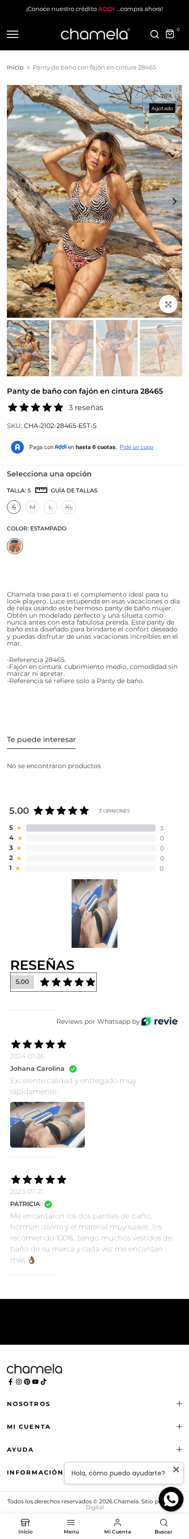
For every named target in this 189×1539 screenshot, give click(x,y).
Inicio (15, 67)
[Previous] (20, 201)
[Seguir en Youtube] (35, 1381)
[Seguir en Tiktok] (43, 1381)
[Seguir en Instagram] (18, 1381)
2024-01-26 (27, 1056)
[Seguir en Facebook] (10, 1381)
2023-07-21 (26, 1191)
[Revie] (159, 1021)
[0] (170, 34)
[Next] (168, 201)
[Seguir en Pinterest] (27, 1381)
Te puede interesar (41, 739)
